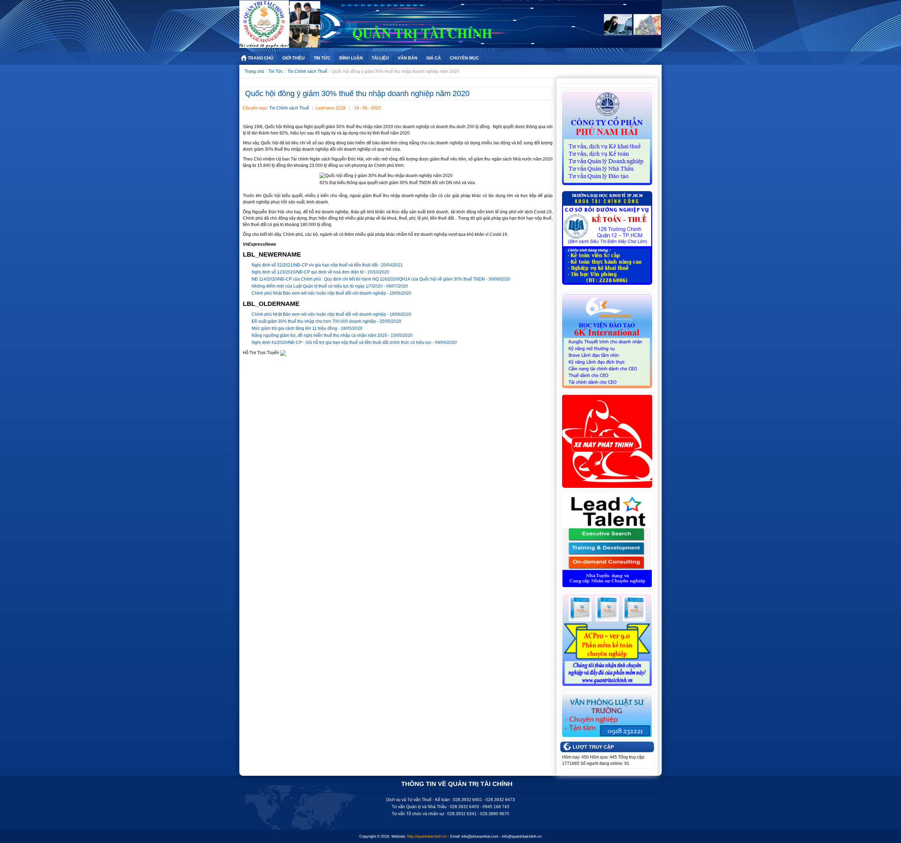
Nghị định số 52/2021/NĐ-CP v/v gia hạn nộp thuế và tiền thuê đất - (327, 265)
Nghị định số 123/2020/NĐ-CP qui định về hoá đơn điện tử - (320, 272)
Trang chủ (254, 71)
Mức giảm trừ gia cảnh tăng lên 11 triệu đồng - (307, 328)
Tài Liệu (380, 58)
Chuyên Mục (464, 58)
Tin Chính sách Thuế (307, 71)
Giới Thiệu (293, 58)
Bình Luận (351, 58)
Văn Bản (407, 58)
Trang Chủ (260, 58)
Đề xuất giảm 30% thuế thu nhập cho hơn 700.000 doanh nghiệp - (326, 321)
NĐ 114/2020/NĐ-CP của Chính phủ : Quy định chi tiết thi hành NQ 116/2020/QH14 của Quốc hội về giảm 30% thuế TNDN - (381, 279)
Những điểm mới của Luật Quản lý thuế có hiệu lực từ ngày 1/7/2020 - (330, 286)
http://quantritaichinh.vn (427, 836)
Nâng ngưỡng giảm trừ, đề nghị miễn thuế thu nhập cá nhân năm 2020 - (332, 335)
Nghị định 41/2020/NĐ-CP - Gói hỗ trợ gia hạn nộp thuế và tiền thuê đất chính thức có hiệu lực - (354, 342)
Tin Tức (322, 58)
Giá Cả (433, 58)
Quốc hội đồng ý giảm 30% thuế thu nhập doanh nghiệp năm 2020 (357, 93)
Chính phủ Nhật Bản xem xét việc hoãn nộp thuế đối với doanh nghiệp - (331, 293)
